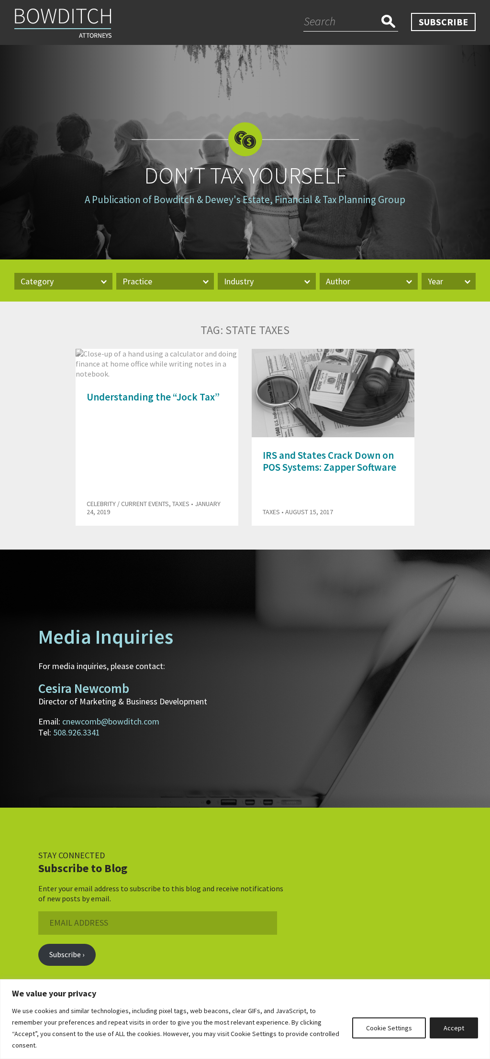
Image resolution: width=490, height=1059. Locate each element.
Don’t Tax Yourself (245, 175)
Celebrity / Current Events (128, 503)
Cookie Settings (389, 1028)
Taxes (180, 503)
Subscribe (443, 22)
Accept (454, 1028)
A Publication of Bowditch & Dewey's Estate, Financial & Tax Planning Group (245, 199)
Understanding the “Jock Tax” (153, 396)
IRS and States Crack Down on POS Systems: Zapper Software (329, 461)
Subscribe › (66, 954)
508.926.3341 (76, 732)
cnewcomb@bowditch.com (110, 721)
